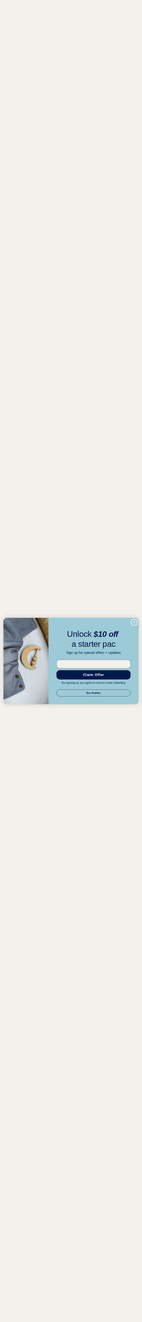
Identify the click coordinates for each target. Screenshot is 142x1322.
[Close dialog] (134, 622)
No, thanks (93, 692)
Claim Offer (93, 675)
